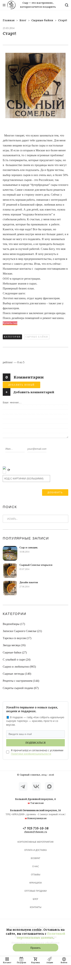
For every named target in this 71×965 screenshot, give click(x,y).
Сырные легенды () (17, 673)
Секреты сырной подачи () (21, 688)
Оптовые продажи (35, 890)
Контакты (35, 907)
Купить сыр (10, 322)
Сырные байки (36, 337)
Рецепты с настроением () (21, 680)
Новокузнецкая (35, 814)
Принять (35, 947)
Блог (35, 899)
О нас (35, 866)
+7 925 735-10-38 (36, 828)
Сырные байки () (15, 652)
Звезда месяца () (14, 645)
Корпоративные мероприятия (35, 841)
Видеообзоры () (14, 623)
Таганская (35, 801)
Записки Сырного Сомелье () (22, 631)
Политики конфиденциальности (31, 753)
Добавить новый (21, 385)
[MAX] (49, 786)
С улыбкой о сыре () (16, 659)
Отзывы (35, 874)
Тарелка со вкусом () (17, 638)
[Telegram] (23, 786)
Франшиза (35, 882)
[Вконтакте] (36, 786)
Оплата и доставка (35, 850)
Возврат (35, 858)
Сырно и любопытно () (19, 666)
